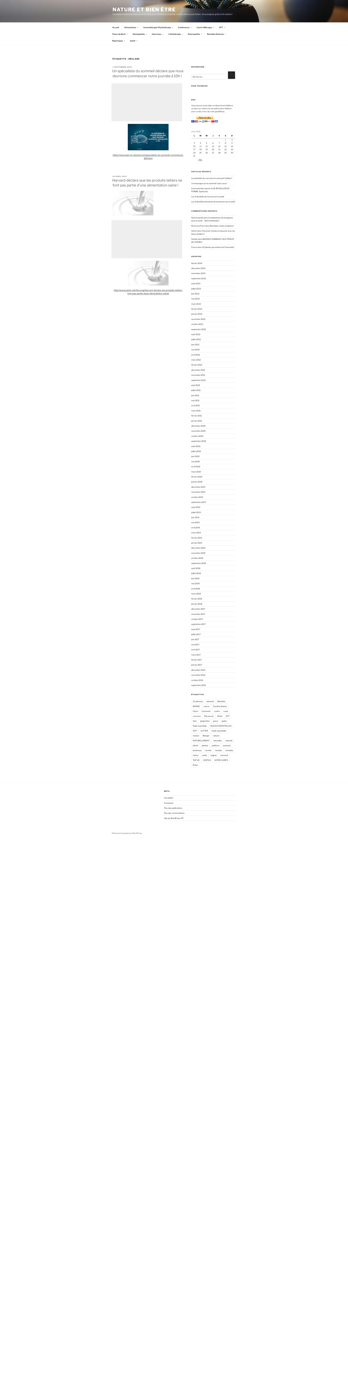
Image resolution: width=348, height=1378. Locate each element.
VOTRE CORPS (221, 760)
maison (196, 735)
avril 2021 (195, 405)
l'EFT (195, 731)
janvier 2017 (196, 665)
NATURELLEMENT (201, 740)
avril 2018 (195, 588)
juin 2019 (195, 517)
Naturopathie (194, 34)
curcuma (197, 716)
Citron (195, 711)
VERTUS (207, 760)
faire (195, 721)
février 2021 (196, 416)
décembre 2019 (198, 487)
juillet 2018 (196, 573)
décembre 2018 (198, 548)
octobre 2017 (197, 619)
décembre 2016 (198, 670)
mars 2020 (196, 472)
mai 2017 (195, 644)
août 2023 (195, 283)
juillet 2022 (196, 339)
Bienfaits (221, 701)
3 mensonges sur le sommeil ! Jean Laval (208, 183)
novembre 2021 (198, 375)
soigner (213, 755)
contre (217, 711)
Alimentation (130, 27)
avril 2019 (195, 527)
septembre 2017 (198, 624)
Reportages (117, 41)
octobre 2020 (197, 436)
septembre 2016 (198, 685)
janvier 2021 (196, 421)
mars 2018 (196, 594)
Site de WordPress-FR (173, 818)
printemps (197, 750)
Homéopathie (139, 34)
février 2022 (196, 365)
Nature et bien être (144, 10)
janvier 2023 (196, 314)
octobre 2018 (197, 558)
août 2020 (196, 446)
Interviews (156, 34)
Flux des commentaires (174, 813)
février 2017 (196, 660)
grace (215, 721)
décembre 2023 (198, 268)
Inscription (168, 798)
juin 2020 (195, 456)
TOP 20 (196, 760)
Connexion (168, 803)
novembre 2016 (198, 675)
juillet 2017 (196, 634)
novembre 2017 (198, 614)
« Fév (200, 160)
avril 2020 (195, 466)
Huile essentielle (200, 726)
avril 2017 (195, 649)
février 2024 (196, 263)
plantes (205, 745)
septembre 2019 (198, 502)
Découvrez (209, 716)
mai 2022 (195, 349)
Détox (219, 716)
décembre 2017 (198, 609)
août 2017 (195, 629)
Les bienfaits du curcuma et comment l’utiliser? (211, 178)
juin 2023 (195, 294)
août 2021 (195, 385)
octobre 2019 (197, 497)
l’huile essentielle (219, 731)
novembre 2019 (198, 492)
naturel (216, 735)
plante (195, 745)
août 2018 (195, 568)
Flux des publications (173, 808)
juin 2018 (195, 578)
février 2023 (196, 309)
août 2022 (195, 334)
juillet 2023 (196, 288)
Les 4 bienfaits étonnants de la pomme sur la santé (213, 201)
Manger (206, 735)
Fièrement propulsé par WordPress (127, 833)
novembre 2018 (198, 553)
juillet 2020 (196, 451)
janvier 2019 (196, 543)
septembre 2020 (198, 441)
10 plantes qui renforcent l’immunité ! (218, 247)
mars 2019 (196, 532)
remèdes (229, 750)
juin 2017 (195, 639)
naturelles (217, 740)
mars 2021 (196, 410)
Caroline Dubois (220, 706)
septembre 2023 (198, 278)
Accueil (115, 27)
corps (225, 711)
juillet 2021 (196, 390)
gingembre (205, 721)
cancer (206, 706)
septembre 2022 (198, 329)
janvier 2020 (196, 482)
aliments (210, 701)
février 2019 (196, 538)
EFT (221, 27)
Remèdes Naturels (215, 34)
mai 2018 (195, 583)
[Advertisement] (146, 102)
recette (208, 750)
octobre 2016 (197, 680)
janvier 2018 (196, 604)
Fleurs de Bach (119, 34)
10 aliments (198, 701)
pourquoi (227, 745)
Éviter (195, 765)
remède (218, 750)
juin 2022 (195, 344)
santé (204, 755)
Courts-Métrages (204, 27)
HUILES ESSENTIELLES (221, 726)
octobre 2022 (197, 324)
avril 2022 (195, 355)
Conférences (183, 27)
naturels (228, 740)
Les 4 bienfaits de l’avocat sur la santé (207, 196)
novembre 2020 (198, 431)
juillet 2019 (196, 512)
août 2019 (195, 507)
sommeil (224, 755)
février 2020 (196, 477)
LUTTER (204, 731)
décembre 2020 (198, 426)
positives (215, 745)
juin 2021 (195, 395)
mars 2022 (196, 360)
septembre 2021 (198, 380)
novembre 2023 (198, 273)
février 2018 (196, 599)
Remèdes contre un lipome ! (222, 226)
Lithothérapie (174, 34)
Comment (206, 711)
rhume (195, 755)
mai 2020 (195, 461)
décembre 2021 (198, 370)
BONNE (196, 706)
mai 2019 (195, 522)
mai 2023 (195, 299)
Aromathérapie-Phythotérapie (157, 27)
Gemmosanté (197, 217)
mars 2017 (196, 655)
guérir (224, 721)
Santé (132, 41)
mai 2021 (195, 400)
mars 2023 (196, 304)
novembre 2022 (198, 319)
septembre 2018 (198, 563)
